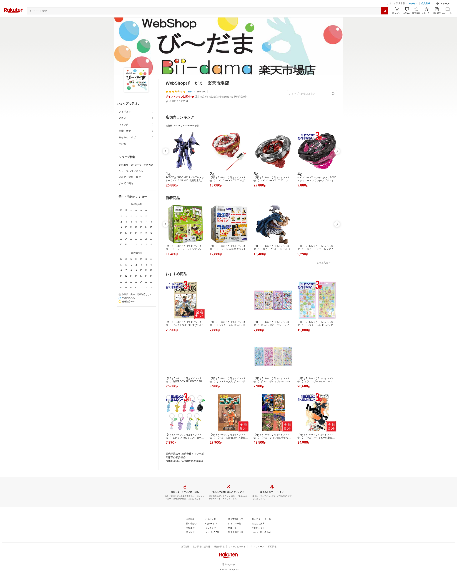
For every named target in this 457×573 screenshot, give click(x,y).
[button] (444, 3)
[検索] (384, 10)
